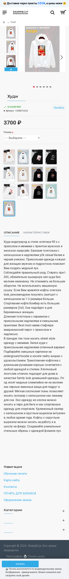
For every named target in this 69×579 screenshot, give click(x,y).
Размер (7, 132)
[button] (22, 57)
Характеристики (36, 232)
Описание (12, 232)
